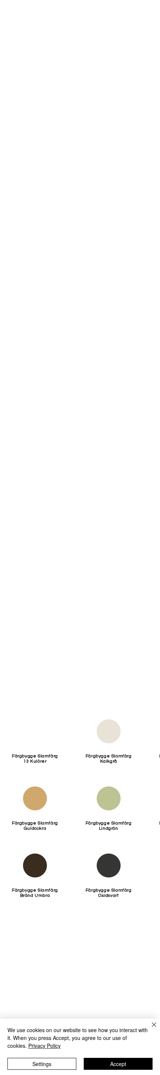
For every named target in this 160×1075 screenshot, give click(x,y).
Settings (41, 1064)
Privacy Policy (44, 1045)
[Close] (150, 1029)
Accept (118, 1064)
